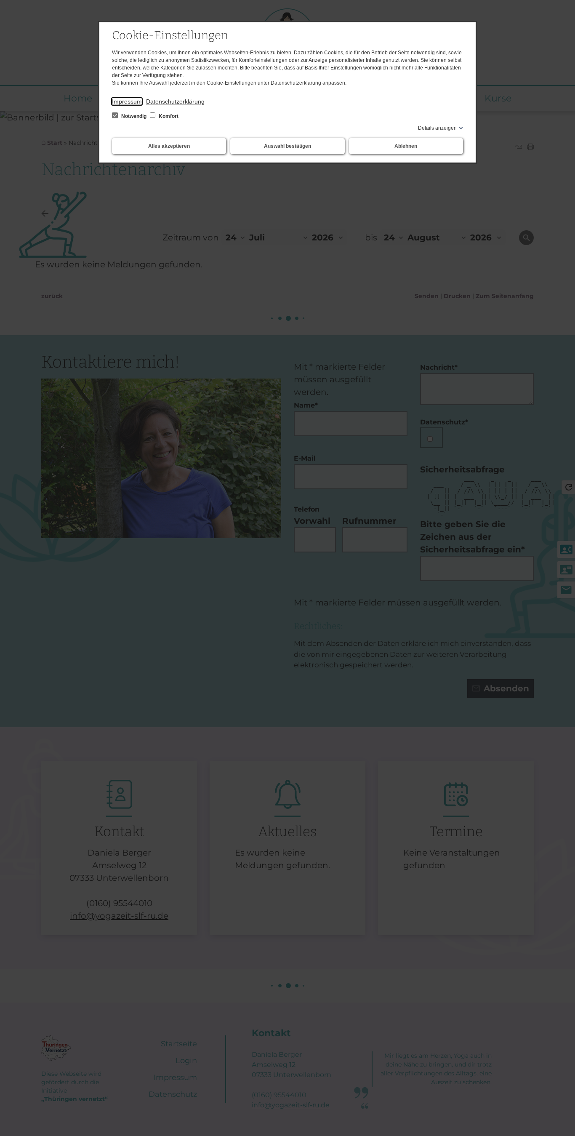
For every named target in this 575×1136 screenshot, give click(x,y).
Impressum (127, 101)
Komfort (167, 116)
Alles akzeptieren (169, 146)
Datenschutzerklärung (175, 101)
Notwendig (134, 116)
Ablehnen (405, 146)
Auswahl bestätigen (287, 146)
